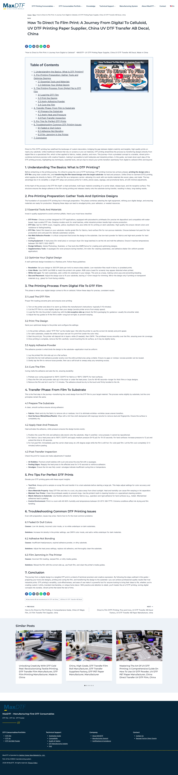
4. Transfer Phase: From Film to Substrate (54, 108)
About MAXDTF (97, 736)
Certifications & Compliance (101, 741)
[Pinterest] (48, 46)
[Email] (37, 46)
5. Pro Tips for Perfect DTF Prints (50, 121)
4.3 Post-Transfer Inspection (52, 118)
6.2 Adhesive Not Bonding (50, 131)
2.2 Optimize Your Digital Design (54, 85)
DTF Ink (8, 738)
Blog (29, 18)
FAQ (50, 746)
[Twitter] (30, 46)
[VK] (33, 46)
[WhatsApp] (41, 46)
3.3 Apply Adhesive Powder (51, 101)
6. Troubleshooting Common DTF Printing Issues (57, 124)
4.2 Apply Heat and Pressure (52, 114)
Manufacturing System (129, 6)
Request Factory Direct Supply (146, 738)
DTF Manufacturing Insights (58, 744)
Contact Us (139, 736)
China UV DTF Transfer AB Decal (71, 599)
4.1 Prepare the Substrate (50, 111)
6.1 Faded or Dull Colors (49, 128)
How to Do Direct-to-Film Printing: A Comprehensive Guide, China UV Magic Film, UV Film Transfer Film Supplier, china (55, 610)
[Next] (159, 657)
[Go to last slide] (18, 657)
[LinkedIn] (44, 46)
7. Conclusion (40, 138)
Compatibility (53, 738)
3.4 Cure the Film (46, 105)
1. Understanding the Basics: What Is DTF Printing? (59, 71)
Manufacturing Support (100, 738)
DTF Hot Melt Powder (12, 741)
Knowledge (90, 6)
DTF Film (8, 736)
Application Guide (55, 736)
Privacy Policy (32, 763)
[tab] (84, 685)
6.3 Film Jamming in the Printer (53, 134)
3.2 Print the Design (47, 98)
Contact (163, 6)
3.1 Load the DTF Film (48, 95)
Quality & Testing (54, 741)
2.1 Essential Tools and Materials (54, 81)
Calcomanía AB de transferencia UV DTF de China (42, 599)
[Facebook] (26, 46)
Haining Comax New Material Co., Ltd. (32, 755)
